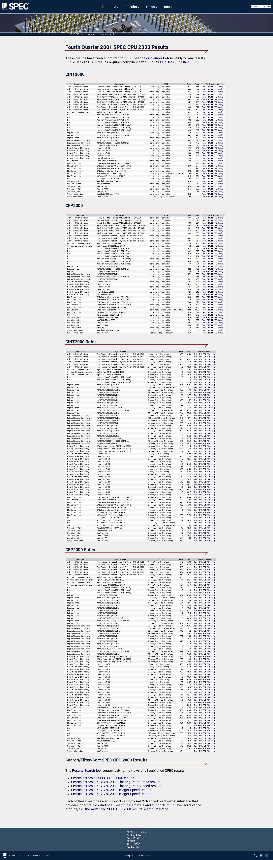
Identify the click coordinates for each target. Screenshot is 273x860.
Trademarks (136, 856)
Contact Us (133, 847)
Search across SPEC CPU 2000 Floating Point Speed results (116, 786)
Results (131, 7)
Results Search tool (87, 771)
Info (167, 7)
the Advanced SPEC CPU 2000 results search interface (126, 809)
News (150, 7)
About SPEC (133, 844)
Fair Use (145, 856)
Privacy (127, 856)
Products (109, 7)
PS (216, 87)
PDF (213, 87)
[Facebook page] (266, 856)
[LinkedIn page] (261, 856)
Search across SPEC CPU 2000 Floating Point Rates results (115, 782)
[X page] (255, 856)
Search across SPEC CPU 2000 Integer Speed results (111, 790)
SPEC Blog (132, 841)
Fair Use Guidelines (175, 62)
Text (204, 87)
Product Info (134, 835)
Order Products (135, 838)
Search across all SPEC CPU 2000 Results (102, 778)
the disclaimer (151, 58)
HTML (208, 87)
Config (220, 87)
